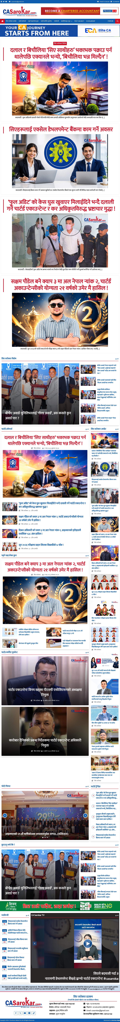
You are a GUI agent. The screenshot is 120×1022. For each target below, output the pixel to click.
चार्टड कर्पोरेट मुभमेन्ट (10, 652)
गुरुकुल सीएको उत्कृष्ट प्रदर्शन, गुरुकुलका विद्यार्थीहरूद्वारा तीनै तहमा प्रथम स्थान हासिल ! (106, 817)
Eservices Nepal (116, 1020)
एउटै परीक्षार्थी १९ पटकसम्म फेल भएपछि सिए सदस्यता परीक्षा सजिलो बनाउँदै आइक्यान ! (74, 643)
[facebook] (2, 2)
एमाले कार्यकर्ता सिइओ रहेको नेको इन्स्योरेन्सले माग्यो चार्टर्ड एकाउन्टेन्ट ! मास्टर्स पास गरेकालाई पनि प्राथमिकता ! (17, 977)
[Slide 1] (42, 837)
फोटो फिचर (6, 786)
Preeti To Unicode (105, 2)
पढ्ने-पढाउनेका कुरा (33, 21)
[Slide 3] (47, 837)
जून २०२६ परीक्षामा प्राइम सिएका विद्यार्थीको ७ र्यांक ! (41, 545)
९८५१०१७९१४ (115, 2)
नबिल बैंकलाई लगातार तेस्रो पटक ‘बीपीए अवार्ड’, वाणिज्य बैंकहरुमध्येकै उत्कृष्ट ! (107, 408)
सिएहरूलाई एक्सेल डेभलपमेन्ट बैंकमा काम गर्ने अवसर (61, 129)
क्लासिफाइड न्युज (65, 21)
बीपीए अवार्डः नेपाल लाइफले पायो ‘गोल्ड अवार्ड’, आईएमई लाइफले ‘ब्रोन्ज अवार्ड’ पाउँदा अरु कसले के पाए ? (106, 369)
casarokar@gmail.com (17, 2)
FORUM (110, 21)
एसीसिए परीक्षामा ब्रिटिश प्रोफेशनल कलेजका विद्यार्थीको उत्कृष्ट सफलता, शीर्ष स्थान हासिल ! (29, 632)
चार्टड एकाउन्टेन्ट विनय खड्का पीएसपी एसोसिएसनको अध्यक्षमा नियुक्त (45, 692)
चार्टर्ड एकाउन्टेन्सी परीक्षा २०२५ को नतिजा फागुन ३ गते (72, 632)
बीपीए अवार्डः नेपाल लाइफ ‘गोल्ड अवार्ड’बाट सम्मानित (106, 419)
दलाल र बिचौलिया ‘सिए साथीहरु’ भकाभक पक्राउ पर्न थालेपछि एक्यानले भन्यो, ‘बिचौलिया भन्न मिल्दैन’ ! (61, 54)
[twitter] (4, 2)
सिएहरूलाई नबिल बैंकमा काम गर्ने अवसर (17, 940)
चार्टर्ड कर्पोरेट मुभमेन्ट (46, 21)
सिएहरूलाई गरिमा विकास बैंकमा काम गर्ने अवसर (15, 959)
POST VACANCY (79, 21)
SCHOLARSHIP (90, 21)
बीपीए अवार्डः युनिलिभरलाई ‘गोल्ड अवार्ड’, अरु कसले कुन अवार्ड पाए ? (38, 415)
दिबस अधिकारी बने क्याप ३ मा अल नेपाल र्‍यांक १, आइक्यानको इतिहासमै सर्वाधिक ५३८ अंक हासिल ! (50, 532)
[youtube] (6, 2)
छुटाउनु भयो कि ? (8, 845)
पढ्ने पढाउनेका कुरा (9, 555)
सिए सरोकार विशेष (9, 358)
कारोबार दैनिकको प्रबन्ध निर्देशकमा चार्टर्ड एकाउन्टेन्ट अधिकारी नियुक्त (45, 743)
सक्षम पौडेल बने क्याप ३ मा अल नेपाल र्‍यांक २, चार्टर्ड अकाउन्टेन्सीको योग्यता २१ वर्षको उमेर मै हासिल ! (61, 285)
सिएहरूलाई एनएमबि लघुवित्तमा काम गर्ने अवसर (18, 949)
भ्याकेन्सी (56, 21)
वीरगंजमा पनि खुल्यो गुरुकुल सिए (28, 643)
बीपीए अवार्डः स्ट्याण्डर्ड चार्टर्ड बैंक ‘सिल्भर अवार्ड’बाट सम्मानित (106, 381)
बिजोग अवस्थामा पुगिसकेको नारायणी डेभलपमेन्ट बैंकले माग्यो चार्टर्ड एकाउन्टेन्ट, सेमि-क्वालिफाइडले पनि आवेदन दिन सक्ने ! (18, 968)
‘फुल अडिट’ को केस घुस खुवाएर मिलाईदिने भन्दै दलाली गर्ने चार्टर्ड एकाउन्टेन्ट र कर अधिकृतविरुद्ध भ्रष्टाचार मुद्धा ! (61, 206)
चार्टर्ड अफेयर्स (22, 21)
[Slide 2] (45, 837)
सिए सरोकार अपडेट (11, 21)
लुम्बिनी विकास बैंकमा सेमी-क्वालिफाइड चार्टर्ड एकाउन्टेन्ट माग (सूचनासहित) (17, 931)
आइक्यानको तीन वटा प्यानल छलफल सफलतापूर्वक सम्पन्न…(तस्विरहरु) (39, 834)
